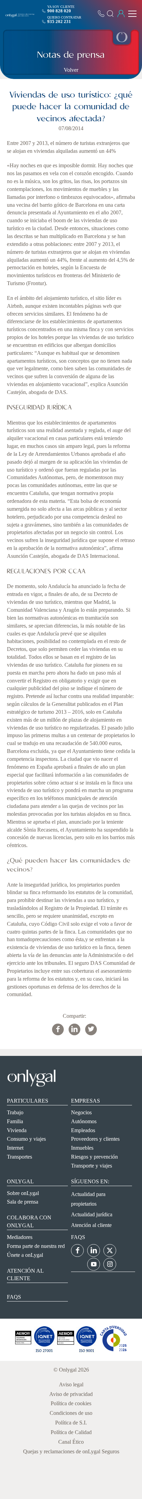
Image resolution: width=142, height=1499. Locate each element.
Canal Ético (71, 1442)
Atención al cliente (91, 1225)
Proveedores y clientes (95, 1139)
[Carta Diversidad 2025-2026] (113, 1351)
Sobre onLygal (23, 1193)
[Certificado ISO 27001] (23, 1351)
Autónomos (84, 1121)
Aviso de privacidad (71, 1394)
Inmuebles (82, 1148)
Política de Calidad (71, 1432)
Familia (15, 1121)
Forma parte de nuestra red (36, 1246)
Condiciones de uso (71, 1413)
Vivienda (17, 1130)
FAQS (78, 1237)
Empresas (85, 1101)
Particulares (27, 1101)
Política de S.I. (71, 1422)
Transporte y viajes (91, 1166)
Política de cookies (71, 1403)
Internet (15, 1148)
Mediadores (19, 1237)
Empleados (83, 1130)
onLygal (20, 1181)
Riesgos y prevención (94, 1157)
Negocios (81, 1112)
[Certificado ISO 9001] (44, 1351)
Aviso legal (71, 1384)
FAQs (14, 1297)
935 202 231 (59, 21)
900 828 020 (59, 10)
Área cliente (121, 14)
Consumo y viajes (26, 1139)
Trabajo (15, 1112)
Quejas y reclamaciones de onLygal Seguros (71, 1451)
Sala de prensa (22, 1202)
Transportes (19, 1157)
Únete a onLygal (25, 1255)
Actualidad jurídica (91, 1214)
